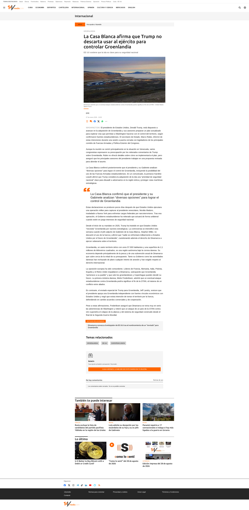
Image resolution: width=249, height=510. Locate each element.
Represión (67, 1)
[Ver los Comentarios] (91, 121)
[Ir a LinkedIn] (86, 485)
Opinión (91, 7)
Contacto (67, 495)
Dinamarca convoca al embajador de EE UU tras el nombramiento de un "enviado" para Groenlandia (123, 326)
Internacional (78, 7)
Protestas (51, 1)
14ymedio (67, 492)
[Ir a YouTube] (90, 485)
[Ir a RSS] (99, 485)
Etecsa (27, 1)
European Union (118, 343)
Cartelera (64, 7)
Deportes (51, 7)
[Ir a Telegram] (78, 485)
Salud (21, 1)
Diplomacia (59, 1)
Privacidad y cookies (120, 492)
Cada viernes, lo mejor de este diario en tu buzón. (124, 369)
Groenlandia (92, 343)
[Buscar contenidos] (239, 7)
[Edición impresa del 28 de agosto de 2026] (158, 451)
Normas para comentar (96, 492)
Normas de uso (158, 380)
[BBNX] (71, 503)
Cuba (30, 7)
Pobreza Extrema (86, 1)
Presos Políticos (106, 1)
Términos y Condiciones (170, 492)
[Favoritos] (87, 121)
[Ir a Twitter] (69, 485)
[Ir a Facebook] (65, 485)
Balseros (43, 1)
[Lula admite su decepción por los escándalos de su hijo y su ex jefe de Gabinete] (124, 412)
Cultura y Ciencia (105, 7)
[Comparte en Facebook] (95, 121)
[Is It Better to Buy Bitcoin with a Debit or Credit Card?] (90, 451)
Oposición (96, 1)
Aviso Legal (142, 492)
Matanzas (76, 1)
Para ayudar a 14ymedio (94, 24)
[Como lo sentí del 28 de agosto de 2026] (124, 451)
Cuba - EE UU (117, 1)
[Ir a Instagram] (73, 485)
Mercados (120, 7)
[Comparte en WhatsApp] (102, 121)
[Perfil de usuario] (245, 7)
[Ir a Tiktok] (82, 485)
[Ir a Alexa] (95, 485)
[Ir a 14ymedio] (16, 7)
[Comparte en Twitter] (98, 121)
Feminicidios (35, 1)
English (131, 7)
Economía (40, 7)
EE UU (104, 343)
